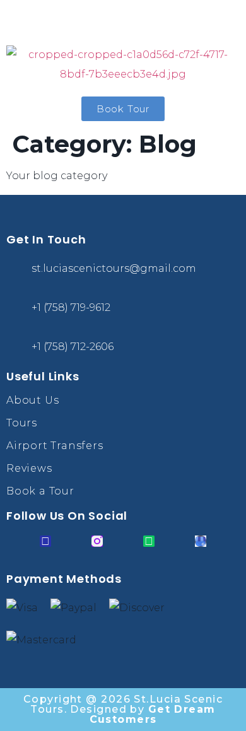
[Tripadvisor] (149, 541)
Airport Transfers (54, 446)
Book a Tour (40, 491)
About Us (32, 400)
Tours (21, 423)
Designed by (142, 714)
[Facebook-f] (45, 541)
